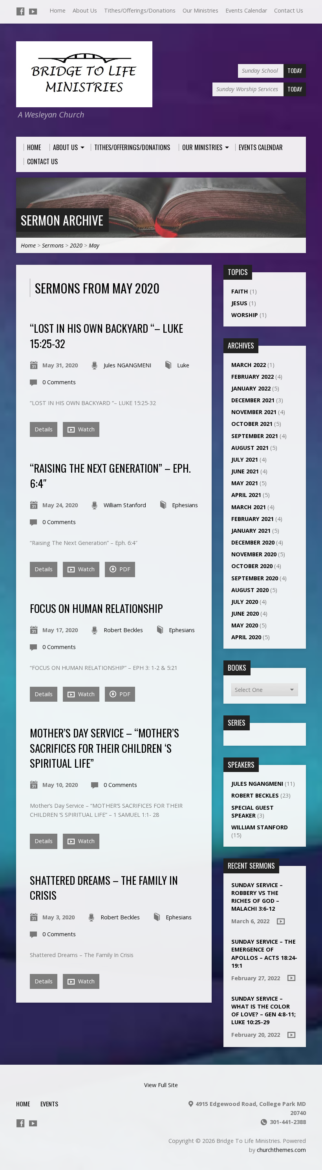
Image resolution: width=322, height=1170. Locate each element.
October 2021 (252, 423)
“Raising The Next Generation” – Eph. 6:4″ (110, 475)
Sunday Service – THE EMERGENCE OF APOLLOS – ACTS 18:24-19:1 (264, 953)
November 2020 (253, 554)
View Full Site (161, 1085)
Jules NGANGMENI (127, 365)
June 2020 (245, 613)
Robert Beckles (123, 630)
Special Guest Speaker (252, 811)
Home (57, 10)
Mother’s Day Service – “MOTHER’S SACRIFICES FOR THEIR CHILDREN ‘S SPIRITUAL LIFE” (104, 747)
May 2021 (244, 483)
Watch (86, 429)
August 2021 (250, 447)
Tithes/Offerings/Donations (140, 10)
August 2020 (250, 590)
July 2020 (244, 601)
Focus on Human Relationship (96, 608)
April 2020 (246, 637)
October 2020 (252, 566)
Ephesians (185, 505)
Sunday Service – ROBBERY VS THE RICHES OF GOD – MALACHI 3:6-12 (257, 896)
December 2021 (252, 400)
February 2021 (252, 519)
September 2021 (254, 436)
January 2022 (251, 388)
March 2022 (248, 365)
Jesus (239, 303)
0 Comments (59, 382)
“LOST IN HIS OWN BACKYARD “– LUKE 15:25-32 (106, 335)
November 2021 (253, 412)
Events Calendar (246, 10)
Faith (239, 291)
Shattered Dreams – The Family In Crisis (104, 887)
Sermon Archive (62, 220)
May (94, 245)
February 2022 (252, 376)
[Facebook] (20, 11)
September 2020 (254, 578)
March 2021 (248, 507)
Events (49, 1103)
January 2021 (251, 530)
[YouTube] (33, 11)
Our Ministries (200, 10)
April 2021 (246, 495)
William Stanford (125, 505)
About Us (85, 10)
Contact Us (288, 10)
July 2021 (244, 459)
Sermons (53, 245)
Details (44, 429)
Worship (244, 315)
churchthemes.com (281, 1149)
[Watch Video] (281, 921)
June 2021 (245, 471)
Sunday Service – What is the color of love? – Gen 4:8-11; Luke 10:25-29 (263, 1010)
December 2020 (252, 542)
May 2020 (244, 625)
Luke (183, 365)
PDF (124, 569)
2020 (76, 245)
